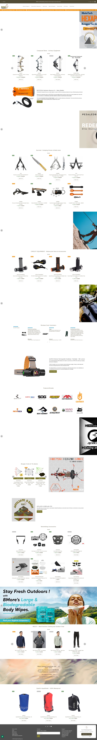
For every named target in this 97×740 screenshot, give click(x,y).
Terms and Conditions (65, 733)
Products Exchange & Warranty (67, 730)
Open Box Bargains (52, 6)
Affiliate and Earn (15, 734)
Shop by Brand (59, 6)
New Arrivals (45, 6)
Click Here (40, 511)
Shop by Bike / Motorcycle (36, 6)
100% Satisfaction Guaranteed (17, 735)
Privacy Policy (14, 733)
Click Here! (40, 101)
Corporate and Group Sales (66, 731)
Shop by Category (26, 6)
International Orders (65, 735)
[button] (47, 342)
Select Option (58, 79)
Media (13, 730)
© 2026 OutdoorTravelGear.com (17, 738)
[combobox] (16, 2)
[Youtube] (51, 726)
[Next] (95, 30)
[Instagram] (47, 726)
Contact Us (63, 736)
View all (48, 53)
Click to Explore (53, 371)
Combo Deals (72, 6)
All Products (66, 6)
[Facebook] (45, 726)
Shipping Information (65, 734)
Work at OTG (14, 731)
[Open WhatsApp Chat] (2, 736)
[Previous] (2, 30)
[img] (15, 326)
